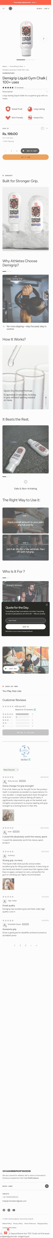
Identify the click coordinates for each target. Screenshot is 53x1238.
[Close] (46, 604)
